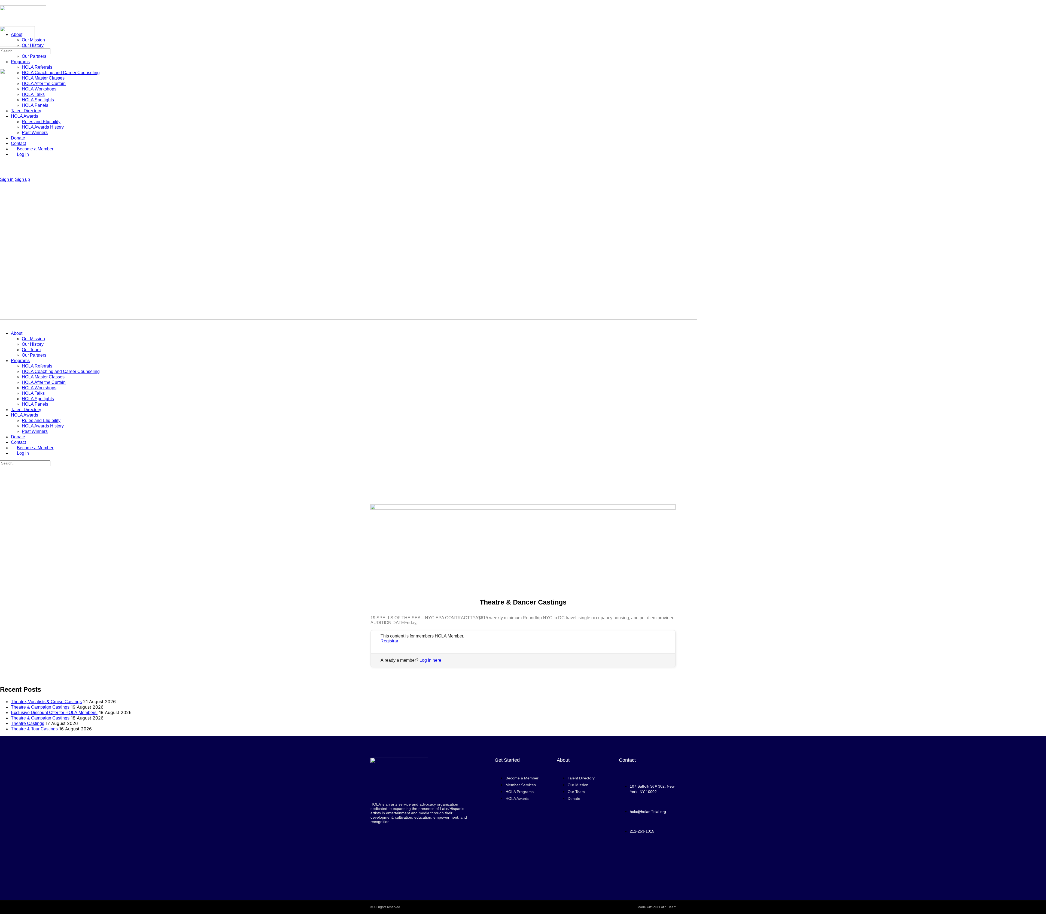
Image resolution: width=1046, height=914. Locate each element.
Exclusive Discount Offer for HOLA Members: (54, 712)
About (16, 333)
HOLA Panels (35, 404)
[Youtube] (647, 856)
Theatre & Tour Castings (34, 729)
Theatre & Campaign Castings (40, 707)
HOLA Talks (33, 393)
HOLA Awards (24, 415)
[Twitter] (647, 870)
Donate (18, 437)
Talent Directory (26, 409)
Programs (20, 360)
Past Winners (35, 431)
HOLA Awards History (43, 426)
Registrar (389, 641)
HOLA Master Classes (43, 377)
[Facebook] (632, 856)
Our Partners (34, 355)
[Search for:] (25, 50)
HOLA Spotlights (38, 398)
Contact (18, 442)
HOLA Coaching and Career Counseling (61, 371)
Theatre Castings (27, 723)
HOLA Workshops (39, 387)
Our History (33, 344)
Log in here (430, 660)
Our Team (31, 349)
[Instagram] (662, 856)
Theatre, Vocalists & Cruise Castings (46, 701)
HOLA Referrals (37, 366)
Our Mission (33, 338)
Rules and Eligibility (41, 420)
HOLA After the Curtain (44, 382)
